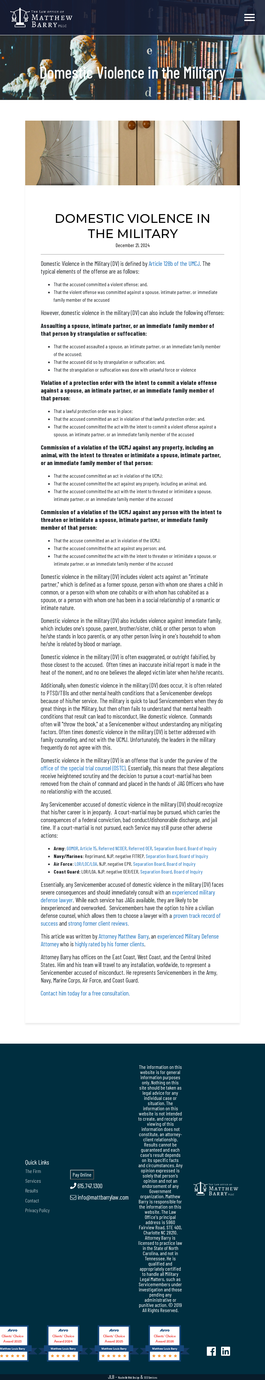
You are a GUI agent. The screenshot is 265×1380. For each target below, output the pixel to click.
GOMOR (72, 848)
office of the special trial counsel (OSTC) (83, 768)
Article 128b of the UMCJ (174, 263)
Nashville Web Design (128, 1377)
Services (33, 1181)
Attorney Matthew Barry (124, 936)
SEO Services (150, 1377)
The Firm (33, 1171)
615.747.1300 (89, 1186)
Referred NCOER (113, 848)
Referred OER (140, 848)
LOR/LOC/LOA (86, 864)
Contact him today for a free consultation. (85, 993)
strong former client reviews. (99, 923)
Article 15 (88, 848)
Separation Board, (170, 848)
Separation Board (161, 856)
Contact (32, 1200)
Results (31, 1190)
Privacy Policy (37, 1210)
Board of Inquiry (202, 848)
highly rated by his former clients (109, 944)
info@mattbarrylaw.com (102, 1197)
